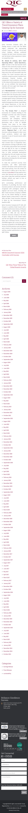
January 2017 (7, 583)
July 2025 (6, 330)
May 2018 (6, 539)
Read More (23, 731)
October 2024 (7, 356)
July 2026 (6, 295)
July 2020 (6, 465)
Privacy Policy (16, 810)
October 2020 (7, 460)
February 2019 (7, 513)
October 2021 (7, 445)
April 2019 (6, 507)
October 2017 (7, 557)
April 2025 (6, 339)
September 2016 (8, 592)
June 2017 (6, 569)
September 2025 (8, 324)
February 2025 (7, 345)
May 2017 (6, 571)
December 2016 (8, 586)
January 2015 (7, 645)
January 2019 (7, 515)
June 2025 (6, 333)
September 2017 (8, 560)
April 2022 (6, 430)
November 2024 (8, 353)
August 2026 (7, 292)
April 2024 (6, 374)
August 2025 (7, 327)
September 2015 (8, 627)
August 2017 (7, 563)
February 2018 (7, 548)
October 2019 (7, 489)
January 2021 (7, 451)
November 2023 (8, 389)
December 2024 (8, 350)
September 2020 (8, 462)
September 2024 (8, 359)
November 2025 (8, 318)
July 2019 (6, 498)
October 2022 (7, 415)
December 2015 (8, 619)
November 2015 (8, 622)
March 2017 (7, 577)
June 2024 (6, 368)
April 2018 (6, 542)
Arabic (14, 235)
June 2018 (6, 536)
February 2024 (7, 380)
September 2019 (8, 492)
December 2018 (8, 518)
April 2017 (6, 574)
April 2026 (6, 303)
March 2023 (7, 404)
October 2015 (7, 625)
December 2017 (8, 554)
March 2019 (7, 510)
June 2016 (6, 601)
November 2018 (8, 521)
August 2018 (7, 530)
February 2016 (7, 613)
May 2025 (6, 336)
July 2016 (6, 598)
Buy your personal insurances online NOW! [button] (14, 12)
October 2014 (7, 654)
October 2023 (7, 392)
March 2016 (7, 610)
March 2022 (7, 433)
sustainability (7, 673)
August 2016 (7, 595)
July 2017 (6, 566)
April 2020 (6, 471)
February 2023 (7, 406)
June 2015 (6, 633)
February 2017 (7, 580)
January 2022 (7, 439)
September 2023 (8, 395)
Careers (4, 14)
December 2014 (8, 648)
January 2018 (7, 551)
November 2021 (8, 442)
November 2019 (8, 486)
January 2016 (7, 616)
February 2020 (7, 477)
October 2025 (7, 321)
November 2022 (8, 412)
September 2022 (8, 418)
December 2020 (8, 454)
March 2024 (7, 377)
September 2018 (8, 527)
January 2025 (7, 348)
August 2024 (7, 362)
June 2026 (6, 297)
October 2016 (7, 589)
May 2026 (6, 300)
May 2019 (6, 504)
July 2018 (6, 533)
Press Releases (8, 670)
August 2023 (7, 398)
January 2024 (7, 383)
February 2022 (7, 436)
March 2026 (7, 306)
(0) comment (14, 30)
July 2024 (6, 365)
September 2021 (8, 448)
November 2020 (8, 457)
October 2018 (7, 524)
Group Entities (7, 9)
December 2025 (8, 315)
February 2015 (7, 642)
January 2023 (7, 409)
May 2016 (6, 604)
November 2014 (8, 651)
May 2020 (6, 468)
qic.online (11, 172)
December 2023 (8, 386)
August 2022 (7, 421)
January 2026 (7, 312)
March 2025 (7, 342)
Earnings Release (8, 667)
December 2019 (8, 483)
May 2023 (6, 401)
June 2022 (6, 424)
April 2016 (6, 607)
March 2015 (7, 639)
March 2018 (7, 545)
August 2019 (7, 495)
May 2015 (6, 636)
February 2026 (7, 309)
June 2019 (6, 501)
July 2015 (6, 630)
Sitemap (11, 810)
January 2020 (7, 480)
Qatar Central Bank (14, 806)
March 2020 (7, 474)
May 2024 (6, 371)
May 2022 (6, 427)
